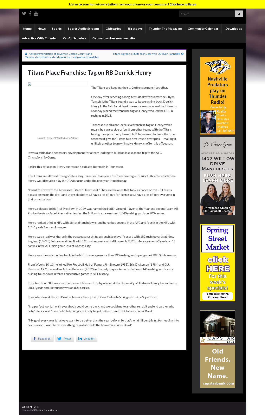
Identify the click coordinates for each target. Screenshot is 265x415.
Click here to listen (183, 4)
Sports (57, 28)
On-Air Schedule (74, 38)
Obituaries (113, 28)
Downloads (233, 28)
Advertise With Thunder (39, 38)
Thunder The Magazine (165, 28)
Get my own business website (113, 38)
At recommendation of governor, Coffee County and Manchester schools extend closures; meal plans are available (62, 55)
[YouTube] (36, 13)
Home (27, 28)
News (42, 28)
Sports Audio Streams (84, 28)
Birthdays (135, 28)
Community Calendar (203, 28)
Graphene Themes (49, 410)
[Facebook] (30, 13)
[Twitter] (24, 13)
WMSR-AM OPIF (30, 406)
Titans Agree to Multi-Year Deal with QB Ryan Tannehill (146, 53)
